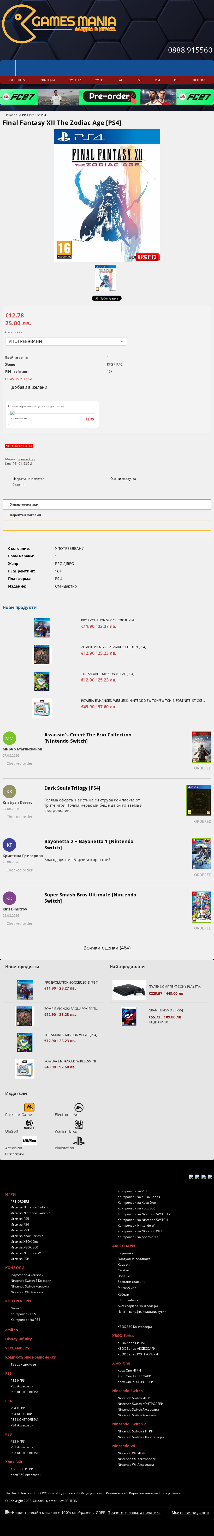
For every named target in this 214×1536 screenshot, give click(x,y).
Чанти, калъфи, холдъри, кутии (142, 1311)
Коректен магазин (25, 515)
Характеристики (24, 504)
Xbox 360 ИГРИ (22, 1469)
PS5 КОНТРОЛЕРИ (24, 1392)
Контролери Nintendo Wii (137, 1225)
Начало (10, 115)
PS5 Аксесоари (22, 1386)
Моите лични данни (190, 1512)
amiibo (11, 1329)
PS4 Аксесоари (22, 1425)
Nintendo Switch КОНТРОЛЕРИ (140, 1403)
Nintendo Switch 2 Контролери (141, 1437)
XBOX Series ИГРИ (131, 1343)
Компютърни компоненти (30, 1357)
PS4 (8, 1400)
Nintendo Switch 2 (129, 1424)
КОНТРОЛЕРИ (18, 1300)
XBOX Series (123, 1335)
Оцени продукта (123, 478)
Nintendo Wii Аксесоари (136, 1464)
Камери (124, 1264)
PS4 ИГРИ (18, 1408)
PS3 (8, 1434)
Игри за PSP (20, 1259)
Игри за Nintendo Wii (26, 1253)
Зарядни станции (132, 1281)
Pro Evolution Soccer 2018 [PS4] (108, 620)
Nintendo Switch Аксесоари (138, 1409)
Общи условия (90, 1493)
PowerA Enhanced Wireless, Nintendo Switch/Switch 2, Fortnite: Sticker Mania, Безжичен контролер (143, 700)
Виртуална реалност (134, 1259)
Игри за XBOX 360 (24, 1247)
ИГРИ (22, 115)
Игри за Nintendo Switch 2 (30, 1213)
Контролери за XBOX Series (139, 1197)
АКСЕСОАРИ (123, 1245)
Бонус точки (171, 1493)
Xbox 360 (13, 1461)
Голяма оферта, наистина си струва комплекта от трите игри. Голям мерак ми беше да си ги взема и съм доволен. (93, 805)
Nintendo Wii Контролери (137, 1459)
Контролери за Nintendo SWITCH (143, 1220)
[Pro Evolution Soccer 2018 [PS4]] (42, 628)
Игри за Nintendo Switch (29, 1207)
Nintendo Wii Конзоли (27, 1292)
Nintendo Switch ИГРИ (134, 1398)
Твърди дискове (23, 1364)
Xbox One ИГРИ (129, 1370)
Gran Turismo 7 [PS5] (166, 1010)
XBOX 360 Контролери (135, 1326)
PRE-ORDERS (20, 1201)
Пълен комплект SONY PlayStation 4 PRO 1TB (176, 986)
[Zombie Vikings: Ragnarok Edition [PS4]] (42, 654)
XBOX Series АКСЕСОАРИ (137, 1348)
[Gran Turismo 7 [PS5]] (129, 1016)
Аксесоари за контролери (138, 1306)
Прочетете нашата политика (134, 1512)
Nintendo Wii (124, 1445)
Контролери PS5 (23, 1314)
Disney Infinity (18, 1338)
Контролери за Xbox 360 (136, 1208)
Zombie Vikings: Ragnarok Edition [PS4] (113, 647)
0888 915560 (190, 50)
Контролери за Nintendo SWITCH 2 (144, 1214)
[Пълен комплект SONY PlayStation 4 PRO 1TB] (129, 990)
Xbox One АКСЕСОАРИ (134, 1376)
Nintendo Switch (127, 1390)
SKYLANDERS (17, 1348)
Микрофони (127, 1287)
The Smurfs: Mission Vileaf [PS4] (107, 674)
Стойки (123, 1270)
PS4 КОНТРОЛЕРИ (24, 1419)
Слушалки (126, 1253)
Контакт (26, 1493)
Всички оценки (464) (107, 948)
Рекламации (116, 1493)
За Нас (11, 1493)
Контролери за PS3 (132, 1191)
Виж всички (14, 1154)
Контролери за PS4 (25, 1319)
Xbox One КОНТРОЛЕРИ (135, 1382)
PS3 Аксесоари (22, 1447)
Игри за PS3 (20, 1230)
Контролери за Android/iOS (138, 1237)
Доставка (68, 1493)
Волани (124, 1276)
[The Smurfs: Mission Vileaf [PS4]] (42, 681)
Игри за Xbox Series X (27, 1236)
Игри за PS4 (37, 115)
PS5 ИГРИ (18, 1380)
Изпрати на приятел (28, 478)
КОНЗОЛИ (15, 1267)
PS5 (8, 1373)
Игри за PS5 (20, 1218)
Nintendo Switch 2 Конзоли (31, 1280)
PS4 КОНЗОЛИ (21, 1414)
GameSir (17, 1308)
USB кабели (129, 1300)
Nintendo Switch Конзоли (30, 1286)
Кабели (123, 1294)
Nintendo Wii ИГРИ (132, 1453)
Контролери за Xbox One (137, 1202)
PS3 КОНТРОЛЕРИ (24, 1453)
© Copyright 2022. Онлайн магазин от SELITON (41, 1501)
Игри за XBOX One (25, 1241)
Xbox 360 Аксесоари (26, 1475)
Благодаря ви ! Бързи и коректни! (77, 859)
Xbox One (121, 1363)
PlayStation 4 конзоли (27, 1275)
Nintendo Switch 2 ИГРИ (135, 1431)
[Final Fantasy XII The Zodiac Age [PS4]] (107, 260)
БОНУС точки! (47, 1493)
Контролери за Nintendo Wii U (141, 1231)
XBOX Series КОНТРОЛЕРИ (138, 1354)
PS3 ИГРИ (18, 1441)
